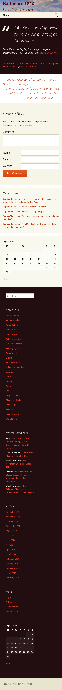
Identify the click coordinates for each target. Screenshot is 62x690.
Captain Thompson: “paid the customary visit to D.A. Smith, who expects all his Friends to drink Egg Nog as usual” (32, 93)
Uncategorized (12, 414)
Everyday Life (12, 353)
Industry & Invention (15, 367)
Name (7, 152)
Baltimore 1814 (12, 334)
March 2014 (11, 554)
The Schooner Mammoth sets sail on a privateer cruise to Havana (20, 489)
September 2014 (13, 526)
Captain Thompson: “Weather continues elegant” (25, 206)
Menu (6, 15)
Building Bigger (13, 348)
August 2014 (11, 530)
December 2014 (13, 512)
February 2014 (12, 559)
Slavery (9, 409)
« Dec (5, 279)
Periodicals (11, 386)
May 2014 (10, 544)
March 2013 (11, 573)
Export (9, 357)
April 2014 (10, 549)
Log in (8, 597)
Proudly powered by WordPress (17, 683)
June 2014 (10, 540)
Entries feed (11, 602)
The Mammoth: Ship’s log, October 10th (19, 463)
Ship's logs (11, 404)
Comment (9, 131)
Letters (9, 376)
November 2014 (13, 516)
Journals (42, 63)
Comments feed (13, 606)
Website (7, 166)
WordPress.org (13, 611)
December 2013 (13, 568)
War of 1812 (11, 418)
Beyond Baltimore (14, 343)
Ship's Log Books (13, 400)
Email (7, 159)
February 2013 (12, 577)
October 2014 (12, 521)
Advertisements (13, 315)
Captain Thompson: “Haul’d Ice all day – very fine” (25, 211)
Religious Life (12, 395)
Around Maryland (13, 320)
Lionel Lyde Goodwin (28, 66)
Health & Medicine (14, 362)
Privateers (10, 390)
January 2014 (12, 563)
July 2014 (10, 535)
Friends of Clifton (47, 52)
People (9, 381)
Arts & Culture (12, 325)
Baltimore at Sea (13, 339)
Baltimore (32, 63)
